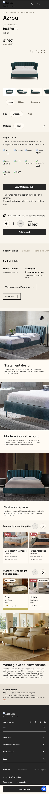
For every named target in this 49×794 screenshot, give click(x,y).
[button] (43, 788)
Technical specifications (17, 287)
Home (5, 12)
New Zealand (22, 769)
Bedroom (13, 12)
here (4, 700)
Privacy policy (21, 782)
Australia (6, 769)
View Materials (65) (24, 186)
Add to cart (24, 232)
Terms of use (7, 782)
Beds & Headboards (27, 12)
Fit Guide (9, 296)
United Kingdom (40, 769)
